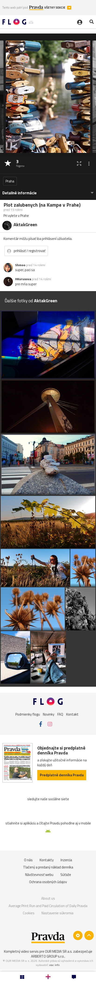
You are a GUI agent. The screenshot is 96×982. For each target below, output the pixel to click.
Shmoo (20, 265)
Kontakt (72, 714)
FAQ (60, 714)
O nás (28, 860)
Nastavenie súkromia (57, 913)
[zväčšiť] (79, 163)
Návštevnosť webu (39, 874)
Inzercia (66, 860)
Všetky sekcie (55, 7)
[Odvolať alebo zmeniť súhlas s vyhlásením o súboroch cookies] (77, 935)
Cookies (28, 913)
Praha (10, 181)
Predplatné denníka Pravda (62, 775)
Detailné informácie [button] (19, 193)
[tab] (48, 190)
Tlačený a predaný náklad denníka (48, 867)
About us (48, 898)
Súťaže (65, 874)
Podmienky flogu (27, 714)
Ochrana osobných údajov (48, 881)
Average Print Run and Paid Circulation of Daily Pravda (48, 905)
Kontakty (47, 860)
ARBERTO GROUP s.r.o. (48, 956)
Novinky (48, 714)
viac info (54, 965)
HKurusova (23, 279)
